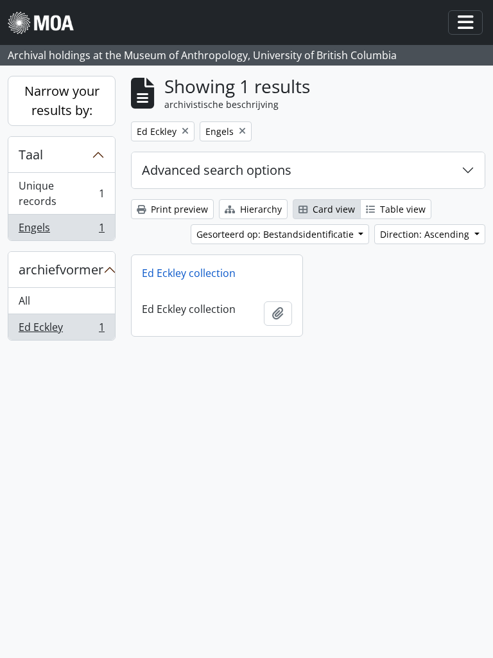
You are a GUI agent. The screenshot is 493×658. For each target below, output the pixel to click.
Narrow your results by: (61, 100)
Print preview (178, 209)
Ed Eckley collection (189, 273)
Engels (61, 230)
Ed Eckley (61, 330)
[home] (46, 22)
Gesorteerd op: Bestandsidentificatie (276, 234)
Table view (401, 209)
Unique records (61, 193)
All (24, 301)
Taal (31, 154)
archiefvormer (61, 269)
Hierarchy (260, 209)
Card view (332, 209)
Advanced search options (216, 170)
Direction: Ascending (426, 234)
